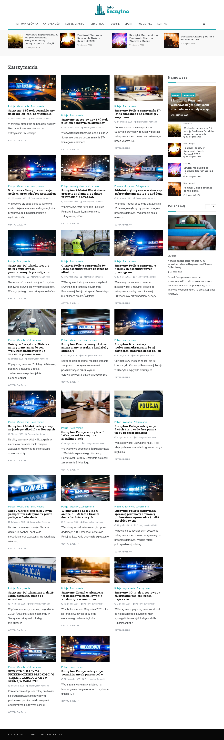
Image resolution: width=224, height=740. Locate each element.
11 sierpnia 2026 (193, 176)
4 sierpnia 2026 (193, 195)
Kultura (176, 95)
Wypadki (21, 340)
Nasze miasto (74, 23)
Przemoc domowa (124, 186)
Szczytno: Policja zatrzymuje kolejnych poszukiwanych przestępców (135, 269)
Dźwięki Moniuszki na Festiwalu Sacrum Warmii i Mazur (144, 38)
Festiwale (187, 124)
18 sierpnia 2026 (193, 157)
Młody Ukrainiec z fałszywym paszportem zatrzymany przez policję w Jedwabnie (30, 514)
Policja (11, 106)
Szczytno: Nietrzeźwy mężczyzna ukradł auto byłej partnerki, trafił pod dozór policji (137, 347)
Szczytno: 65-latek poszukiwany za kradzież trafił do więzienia (31, 112)
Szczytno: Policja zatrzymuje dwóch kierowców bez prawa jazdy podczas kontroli (135, 429)
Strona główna (27, 23)
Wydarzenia (23, 106)
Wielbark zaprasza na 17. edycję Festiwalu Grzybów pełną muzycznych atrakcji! (41, 39)
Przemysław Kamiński (41, 118)
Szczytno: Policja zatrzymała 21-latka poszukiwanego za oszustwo (31, 596)
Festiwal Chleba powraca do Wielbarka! (197, 38)
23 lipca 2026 (176, 272)
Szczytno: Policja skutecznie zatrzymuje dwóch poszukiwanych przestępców (29, 269)
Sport (129, 23)
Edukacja (172, 256)
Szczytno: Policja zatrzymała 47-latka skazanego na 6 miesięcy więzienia (137, 114)
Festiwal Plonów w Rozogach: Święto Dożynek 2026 (89, 38)
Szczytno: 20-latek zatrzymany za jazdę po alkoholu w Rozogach (31, 427)
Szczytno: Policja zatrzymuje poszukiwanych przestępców (82, 672)
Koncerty (187, 163)
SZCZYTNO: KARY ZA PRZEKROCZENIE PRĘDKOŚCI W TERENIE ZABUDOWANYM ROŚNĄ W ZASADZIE (31, 676)
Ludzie (115, 23)
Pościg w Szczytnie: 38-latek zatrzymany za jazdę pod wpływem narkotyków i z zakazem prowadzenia (28, 349)
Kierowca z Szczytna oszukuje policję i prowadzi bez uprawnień (32, 191)
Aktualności (52, 23)
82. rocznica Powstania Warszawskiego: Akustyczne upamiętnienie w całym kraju (190, 105)
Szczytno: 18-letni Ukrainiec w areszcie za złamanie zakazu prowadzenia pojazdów (83, 193)
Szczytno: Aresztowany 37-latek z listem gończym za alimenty (84, 121)
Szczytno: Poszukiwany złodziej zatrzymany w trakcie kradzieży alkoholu (84, 347)
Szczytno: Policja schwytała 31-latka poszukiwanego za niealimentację (83, 435)
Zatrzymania (37, 106)
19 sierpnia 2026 (193, 137)
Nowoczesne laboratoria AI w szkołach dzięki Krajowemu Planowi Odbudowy (190, 264)
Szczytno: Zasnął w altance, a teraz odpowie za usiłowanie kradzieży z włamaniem (82, 596)
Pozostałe (145, 23)
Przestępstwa (77, 186)
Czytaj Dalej (16, 140)
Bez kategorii (189, 143)
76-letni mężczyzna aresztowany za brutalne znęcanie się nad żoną (138, 191)
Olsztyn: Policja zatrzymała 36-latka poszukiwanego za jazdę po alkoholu (84, 269)
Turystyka (96, 23)
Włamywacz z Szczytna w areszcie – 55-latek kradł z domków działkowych (80, 514)
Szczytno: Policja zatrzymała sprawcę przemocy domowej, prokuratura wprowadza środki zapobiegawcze (136, 515)
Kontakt (163, 23)
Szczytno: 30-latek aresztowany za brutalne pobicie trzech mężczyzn (137, 596)
